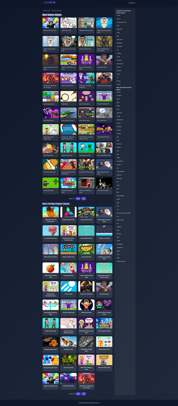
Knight (118, 116)
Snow (118, 99)
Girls (118, 36)
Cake (118, 230)
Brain (118, 102)
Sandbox (119, 226)
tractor (118, 251)
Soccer (118, 18)
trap (118, 154)
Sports (118, 56)
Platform (119, 147)
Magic (118, 105)
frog (118, 137)
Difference (119, 175)
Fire (118, 216)
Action (118, 32)
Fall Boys (119, 126)
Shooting (119, 60)
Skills (118, 257)
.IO (117, 77)
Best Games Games (57, 10)
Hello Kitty (119, 178)
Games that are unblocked (88, 402)
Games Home (46, 10)
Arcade (118, 84)
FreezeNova (120, 161)
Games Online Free (121, 22)
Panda (118, 157)
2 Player (119, 67)
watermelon (120, 247)
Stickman (119, 70)
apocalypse (120, 244)
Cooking (119, 53)
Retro (118, 109)
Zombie (119, 123)
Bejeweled (119, 29)
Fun (118, 209)
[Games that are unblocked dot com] (49, 4)
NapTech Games (121, 261)
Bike (118, 188)
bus (118, 181)
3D (117, 49)
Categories (132, 2)
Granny (118, 92)
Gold (118, 237)
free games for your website (123, 213)
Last (84, 198)
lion (118, 168)
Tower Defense (120, 171)
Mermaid (119, 233)
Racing (118, 81)
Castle (118, 240)
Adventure (119, 46)
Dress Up (119, 144)
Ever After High (120, 195)
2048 (118, 185)
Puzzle (118, 74)
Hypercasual (120, 63)
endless (119, 130)
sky (117, 223)
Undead (119, 133)
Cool (118, 254)
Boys (118, 25)
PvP (118, 206)
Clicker (118, 15)
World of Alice (120, 220)
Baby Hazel (120, 39)
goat (118, 202)
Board (118, 199)
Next (78, 198)
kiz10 (118, 140)
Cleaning (119, 95)
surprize (119, 164)
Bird (118, 192)
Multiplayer (119, 43)
